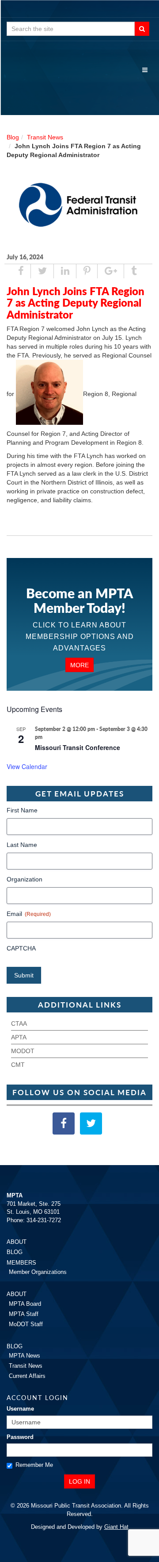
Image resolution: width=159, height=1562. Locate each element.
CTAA (19, 1023)
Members (21, 1262)
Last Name (22, 844)
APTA (18, 1037)
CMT (18, 1064)
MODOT (22, 1050)
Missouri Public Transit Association (79, 84)
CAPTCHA (21, 948)
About (16, 1242)
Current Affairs (27, 1376)
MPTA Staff (23, 1314)
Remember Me (34, 1465)
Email (29, 913)
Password (20, 1437)
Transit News (45, 137)
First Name (22, 810)
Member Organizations (38, 1272)
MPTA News (24, 1355)
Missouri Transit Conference (77, 747)
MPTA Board (25, 1303)
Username (20, 1408)
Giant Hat (116, 1527)
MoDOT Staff (26, 1324)
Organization (24, 879)
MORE (79, 665)
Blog (13, 137)
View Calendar (27, 766)
